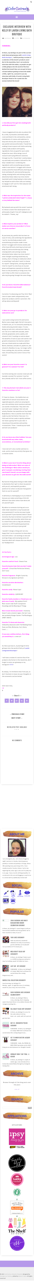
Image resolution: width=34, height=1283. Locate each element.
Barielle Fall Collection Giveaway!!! (14, 980)
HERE (11, 664)
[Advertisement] (17, 806)
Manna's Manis (23, 1276)
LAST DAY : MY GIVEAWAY (18, 966)
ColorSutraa (7, 38)
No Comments (26, 38)
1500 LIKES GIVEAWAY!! (17, 937)
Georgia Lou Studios (6, 1276)
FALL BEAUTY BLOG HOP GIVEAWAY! (21, 1009)
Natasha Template (17, 1274)
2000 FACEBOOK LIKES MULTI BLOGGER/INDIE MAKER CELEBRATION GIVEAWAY (19, 922)
